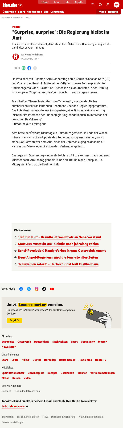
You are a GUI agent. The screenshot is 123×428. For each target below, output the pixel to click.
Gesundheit (67, 373)
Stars (5, 360)
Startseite (6, 17)
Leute (15, 360)
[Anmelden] (108, 5)
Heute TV (100, 360)
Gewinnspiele (36, 373)
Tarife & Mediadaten (28, 417)
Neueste (113, 12)
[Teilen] (35, 68)
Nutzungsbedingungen (91, 417)
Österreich (9, 12)
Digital (37, 360)
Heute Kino (85, 360)
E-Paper (44, 2)
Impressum (8, 417)
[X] (29, 288)
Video (102, 12)
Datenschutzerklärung (63, 417)
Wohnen (82, 373)
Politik (29, 17)
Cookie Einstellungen (13, 422)
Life (46, 12)
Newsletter (9, 347)
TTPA (45, 417)
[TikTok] (44, 288)
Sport (21, 12)
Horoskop (50, 360)
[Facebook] (29, 67)
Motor (5, 378)
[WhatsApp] (23, 67)
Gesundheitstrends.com (28, 391)
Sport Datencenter (13, 373)
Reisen (16, 378)
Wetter (102, 341)
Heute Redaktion (34, 54)
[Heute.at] (9, 5)
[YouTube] (52, 288)
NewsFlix (79, 2)
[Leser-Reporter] (92, 5)
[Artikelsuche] (100, 5)
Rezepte (52, 373)
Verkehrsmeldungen (102, 373)
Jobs (67, 2)
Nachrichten (18, 17)
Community (57, 12)
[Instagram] (36, 288)
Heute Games (67, 360)
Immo (56, 2)
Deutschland (41, 341)
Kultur (25, 360)
